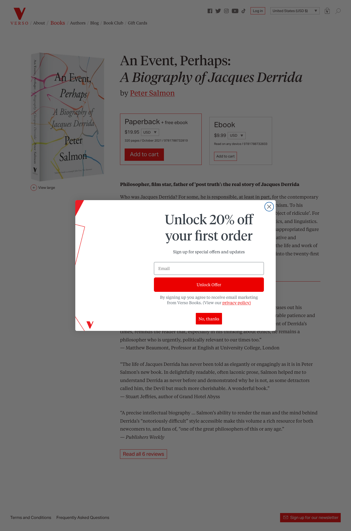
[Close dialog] (269, 206)
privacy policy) (236, 302)
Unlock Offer (209, 284)
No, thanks (209, 318)
